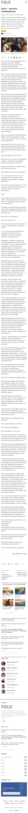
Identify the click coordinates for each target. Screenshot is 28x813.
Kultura (2, 766)
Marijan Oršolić (12, 673)
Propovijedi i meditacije (6, 757)
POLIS (17, 810)
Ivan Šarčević (11, 679)
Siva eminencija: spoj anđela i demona (11, 648)
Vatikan (2, 769)
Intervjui (20, 803)
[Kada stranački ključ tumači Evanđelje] (8, 602)
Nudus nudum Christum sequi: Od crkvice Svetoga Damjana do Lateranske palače (12, 643)
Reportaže (14, 803)
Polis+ (2, 775)
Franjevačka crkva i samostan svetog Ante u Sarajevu (21, 574)
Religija (3, 760)
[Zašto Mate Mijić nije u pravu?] (8, 591)
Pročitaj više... (4, 718)
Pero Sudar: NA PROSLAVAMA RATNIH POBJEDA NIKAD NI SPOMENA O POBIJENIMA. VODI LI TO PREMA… (14, 630)
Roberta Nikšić (12, 668)
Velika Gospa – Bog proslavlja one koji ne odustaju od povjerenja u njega (12, 637)
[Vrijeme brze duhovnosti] (20, 591)
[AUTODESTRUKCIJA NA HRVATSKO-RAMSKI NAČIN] (20, 602)
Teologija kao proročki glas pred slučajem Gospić (13, 624)
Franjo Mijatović (13, 685)
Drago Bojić (11, 690)
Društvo (3, 763)
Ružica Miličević (12, 662)
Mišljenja (4, 31)
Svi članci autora (10, 664)
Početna (5, 801)
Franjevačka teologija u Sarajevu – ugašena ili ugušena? (7, 576)
